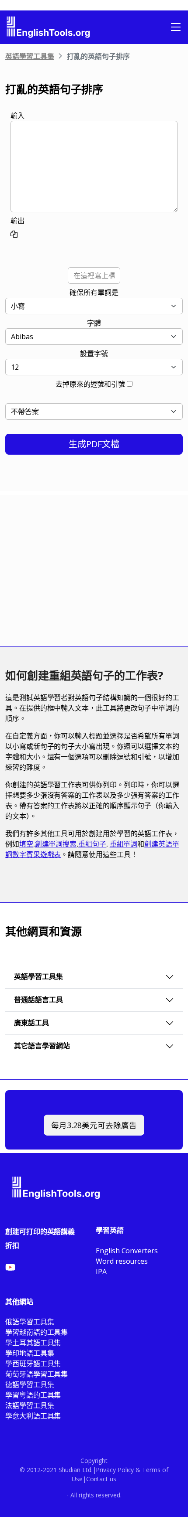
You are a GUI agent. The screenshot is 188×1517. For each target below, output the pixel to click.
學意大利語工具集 (33, 1416)
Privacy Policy (115, 1470)
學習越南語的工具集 (36, 1332)
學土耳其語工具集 (33, 1342)
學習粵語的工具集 (33, 1395)
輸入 (17, 115)
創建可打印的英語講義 (40, 1231)
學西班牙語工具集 (33, 1363)
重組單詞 (124, 844)
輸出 (17, 220)
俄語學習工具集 (29, 1322)
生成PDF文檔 (94, 444)
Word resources (122, 1261)
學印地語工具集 (29, 1353)
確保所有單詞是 (94, 292)
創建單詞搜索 (56, 844)
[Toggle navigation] (176, 27)
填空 (26, 844)
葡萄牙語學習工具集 (36, 1374)
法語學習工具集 (29, 1405)
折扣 (12, 1245)
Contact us (101, 1479)
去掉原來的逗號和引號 (90, 384)
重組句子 (92, 844)
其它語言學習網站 (42, 1046)
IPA (101, 1271)
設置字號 (94, 353)
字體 (94, 323)
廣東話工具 (31, 1022)
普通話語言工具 (38, 999)
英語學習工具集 (29, 56)
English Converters (127, 1250)
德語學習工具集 (29, 1384)
